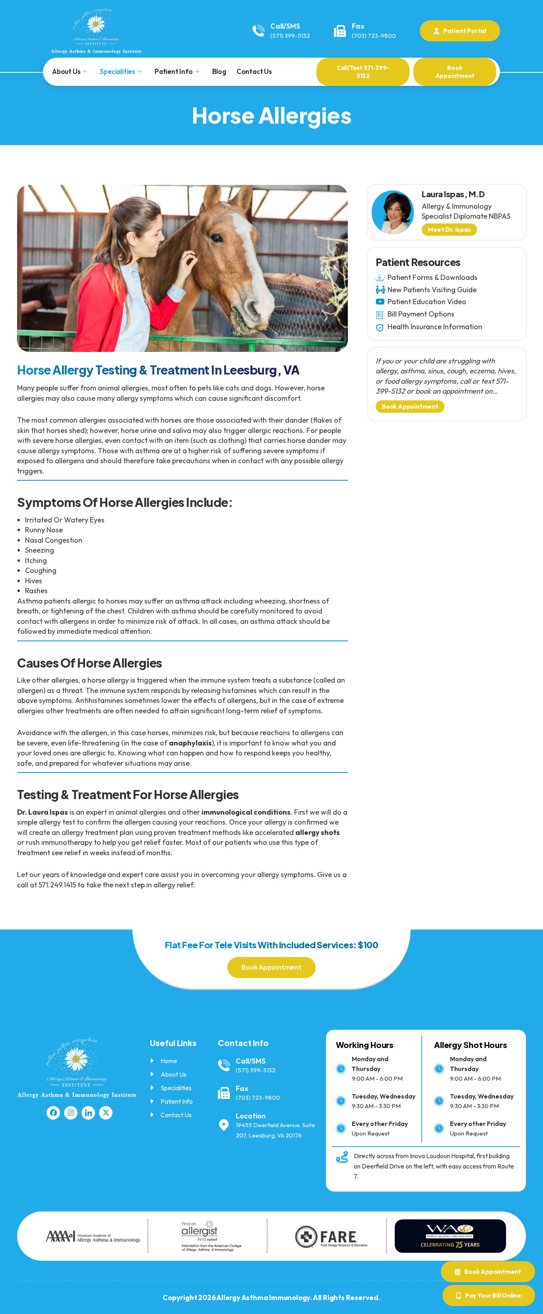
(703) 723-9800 (374, 35)
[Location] (224, 1126)
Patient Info (174, 71)
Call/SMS (285, 26)
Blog (219, 71)
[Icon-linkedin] (88, 1113)
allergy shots (317, 832)
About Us (66, 71)
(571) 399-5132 (290, 35)
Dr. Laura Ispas (42, 812)
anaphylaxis (190, 742)
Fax (358, 26)
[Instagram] (71, 1113)
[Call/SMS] (258, 31)
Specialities (117, 71)
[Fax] (340, 31)
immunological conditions (246, 812)
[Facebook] (53, 1113)
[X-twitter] (105, 1113)
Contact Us (254, 71)
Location (251, 1115)
